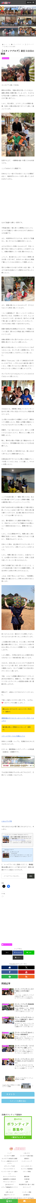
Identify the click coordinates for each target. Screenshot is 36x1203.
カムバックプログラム (9, 1176)
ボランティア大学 (9, 1166)
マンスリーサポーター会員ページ (9, 1173)
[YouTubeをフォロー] (26, 972)
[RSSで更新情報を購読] (26, 976)
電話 (10, 1201)
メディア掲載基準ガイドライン (9, 1188)
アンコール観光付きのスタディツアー (9, 1162)
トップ (9, 1153)
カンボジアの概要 (9, 1156)
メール (28, 1201)
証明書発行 (26, 1195)
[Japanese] (6, 3)
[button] (18, 958)
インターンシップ (27, 1161)
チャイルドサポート (9, 1169)
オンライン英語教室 (26, 1169)
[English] (3, 3)
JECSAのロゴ (9, 1184)
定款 (26, 1182)
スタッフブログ (8, 944)
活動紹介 (26, 1158)
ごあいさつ (26, 1153)
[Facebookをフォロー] (9, 972)
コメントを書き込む (18, 1101)
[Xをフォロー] (26, 967)
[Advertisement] (18, 201)
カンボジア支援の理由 (26, 1156)
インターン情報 (26, 1192)
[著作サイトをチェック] (9, 967)
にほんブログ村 (6, 821)
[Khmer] (9, 3)
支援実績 (26, 1179)
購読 (30, 876)
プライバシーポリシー (9, 1182)
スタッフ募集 (27, 1171)
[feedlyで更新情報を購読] (9, 976)
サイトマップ (27, 1187)
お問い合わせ (9, 1192)
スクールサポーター (26, 1166)
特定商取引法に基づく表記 (26, 1184)
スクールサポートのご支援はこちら (13, 736)
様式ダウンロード (9, 1195)
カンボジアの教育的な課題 (9, 1158)
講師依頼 (26, 1176)
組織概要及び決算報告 (9, 1179)
